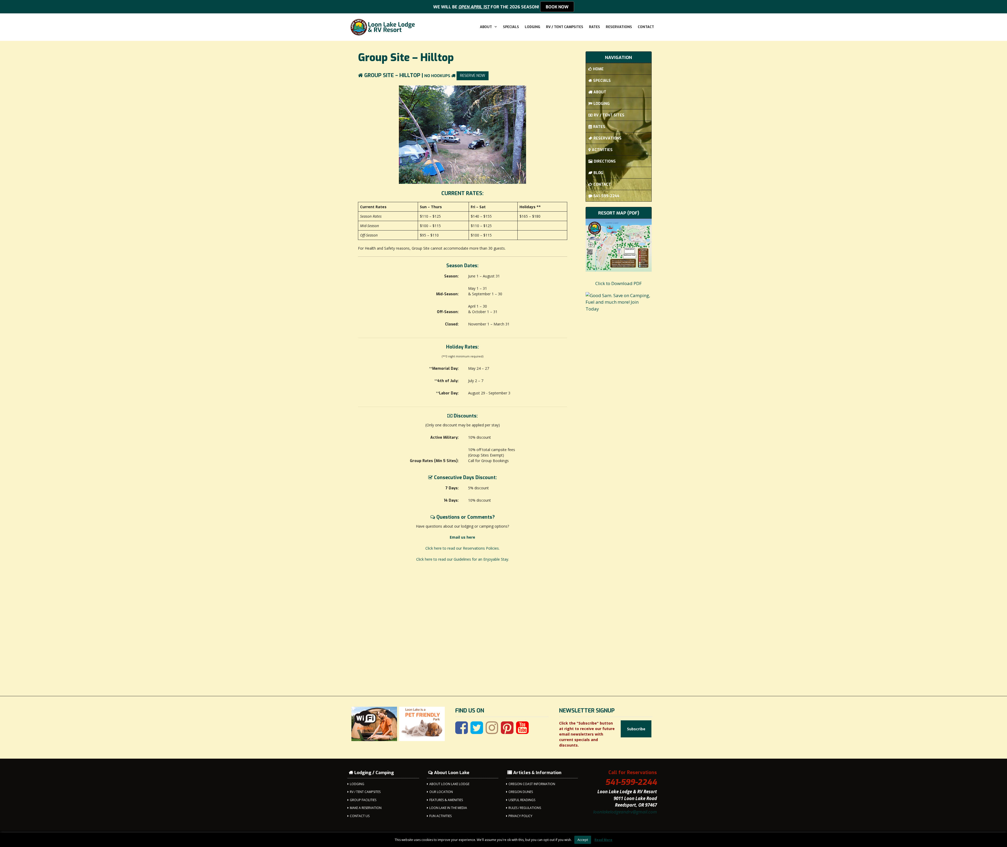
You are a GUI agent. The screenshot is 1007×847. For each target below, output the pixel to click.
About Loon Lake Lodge (449, 784)
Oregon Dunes (520, 792)
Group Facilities (363, 800)
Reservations (619, 27)
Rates (594, 27)
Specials (511, 27)
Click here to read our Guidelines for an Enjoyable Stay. (462, 559)
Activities (602, 149)
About (486, 27)
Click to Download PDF (618, 283)
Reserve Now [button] (472, 75)
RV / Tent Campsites (564, 27)
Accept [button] (582, 839)
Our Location (441, 792)
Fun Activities (440, 816)
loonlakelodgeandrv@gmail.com (625, 812)
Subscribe (636, 728)
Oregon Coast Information (531, 784)
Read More (603, 840)
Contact (646, 27)
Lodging (532, 27)
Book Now (557, 7)
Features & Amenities (446, 800)
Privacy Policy (520, 816)
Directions (605, 161)
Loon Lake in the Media (448, 808)
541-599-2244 (606, 196)
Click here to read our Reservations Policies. (462, 548)
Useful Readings (521, 800)
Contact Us (359, 816)
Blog (598, 172)
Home (598, 69)
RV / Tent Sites (609, 115)
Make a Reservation (366, 808)
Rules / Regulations (524, 808)
